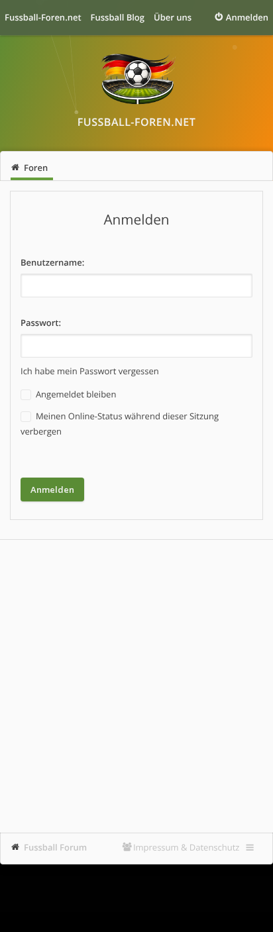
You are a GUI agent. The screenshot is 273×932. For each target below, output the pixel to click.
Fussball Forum (55, 847)
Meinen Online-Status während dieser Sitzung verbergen (120, 423)
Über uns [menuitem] (172, 17)
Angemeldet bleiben (75, 394)
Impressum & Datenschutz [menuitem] (186, 847)
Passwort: (41, 323)
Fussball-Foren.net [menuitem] (43, 17)
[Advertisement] (136, 686)
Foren (36, 168)
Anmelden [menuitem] (247, 17)
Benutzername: (52, 262)
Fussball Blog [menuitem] (117, 17)
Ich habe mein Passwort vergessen (90, 371)
